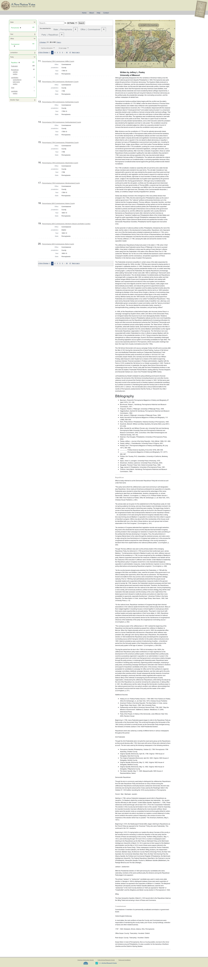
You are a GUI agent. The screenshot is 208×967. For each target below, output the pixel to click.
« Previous (42, 42)
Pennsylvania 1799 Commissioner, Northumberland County (61, 122)
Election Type (14, 100)
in (65, 23)
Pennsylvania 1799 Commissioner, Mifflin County (58, 61)
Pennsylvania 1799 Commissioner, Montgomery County (60, 82)
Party (12, 57)
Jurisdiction (14, 52)
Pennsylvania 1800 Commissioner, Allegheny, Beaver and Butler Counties (66, 224)
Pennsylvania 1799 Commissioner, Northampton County (60, 102)
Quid (12, 88)
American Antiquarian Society (86, 960)
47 (70, 52)
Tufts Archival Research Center (106, 960)
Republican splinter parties (15, 72)
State (12, 22)
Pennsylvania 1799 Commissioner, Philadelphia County (60, 142)
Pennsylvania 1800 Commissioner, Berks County (58, 244)
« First (40, 52)
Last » (78, 52)
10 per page (63, 48)
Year (11, 34)
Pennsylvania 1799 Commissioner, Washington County (60, 163)
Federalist (14, 66)
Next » (59, 42)
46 (67, 52)
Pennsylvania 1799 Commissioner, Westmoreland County (61, 183)
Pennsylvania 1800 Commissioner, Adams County (58, 203)
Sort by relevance (47, 48)
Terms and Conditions (124, 960)
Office (12, 38)
